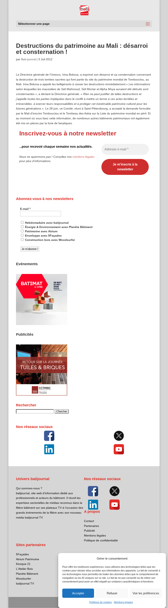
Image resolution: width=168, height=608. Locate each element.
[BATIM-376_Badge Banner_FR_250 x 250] (41, 324)
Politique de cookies (100, 602)
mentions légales (83, 156)
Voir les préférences (146, 593)
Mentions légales (123, 602)
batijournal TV (25, 583)
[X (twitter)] (119, 436)
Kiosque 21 (23, 564)
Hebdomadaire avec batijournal (46, 222)
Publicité (89, 530)
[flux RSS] (49, 436)
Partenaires (91, 526)
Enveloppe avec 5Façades (43, 235)
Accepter (78, 593)
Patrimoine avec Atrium (40, 231)
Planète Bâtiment (27, 573)
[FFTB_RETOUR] (41, 394)
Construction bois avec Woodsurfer (49, 239)
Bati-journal (28, 59)
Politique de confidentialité (101, 540)
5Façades (22, 554)
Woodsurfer (23, 578)
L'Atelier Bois (24, 568)
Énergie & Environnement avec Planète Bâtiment (58, 227)
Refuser (112, 593)
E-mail (25, 208)
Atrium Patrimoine (27, 559)
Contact (89, 521)
